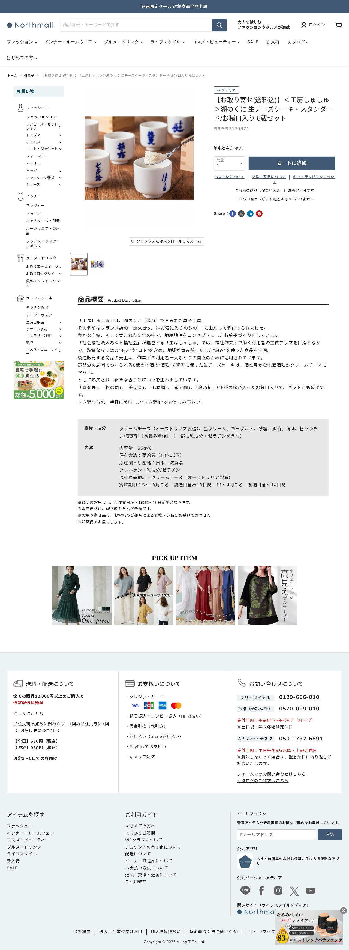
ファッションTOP (41, 117)
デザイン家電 (36, 329)
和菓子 (29, 75)
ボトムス (33, 142)
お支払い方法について (146, 868)
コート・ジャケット (42, 149)
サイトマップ (262, 931)
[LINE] (245, 891)
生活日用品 (35, 322)
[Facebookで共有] (232, 213)
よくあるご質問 (140, 833)
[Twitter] (294, 891)
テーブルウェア (39, 315)
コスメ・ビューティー (214, 42)
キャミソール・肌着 (43, 221)
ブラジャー (35, 205)
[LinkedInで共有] (250, 213)
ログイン (317, 25)
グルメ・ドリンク (122, 42)
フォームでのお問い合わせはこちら (271, 774)
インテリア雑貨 (38, 336)
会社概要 (82, 931)
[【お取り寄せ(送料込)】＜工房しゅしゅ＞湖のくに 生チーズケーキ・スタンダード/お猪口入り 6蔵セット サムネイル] (78, 264)
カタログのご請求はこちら (263, 781)
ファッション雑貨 (40, 177)
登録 (330, 834)
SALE (252, 42)
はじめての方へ (22, 58)
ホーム (12, 75)
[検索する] (219, 25)
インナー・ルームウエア (69, 42)
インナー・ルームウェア (30, 833)
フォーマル (35, 156)
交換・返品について (269, 177)
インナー (33, 164)
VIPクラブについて (144, 840)
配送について (138, 854)
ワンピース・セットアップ (42, 126)
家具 (29, 342)
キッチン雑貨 (37, 307)
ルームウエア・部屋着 (43, 231)
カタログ (297, 42)
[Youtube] (311, 891)
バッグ (31, 171)
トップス (33, 135)
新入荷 (272, 42)
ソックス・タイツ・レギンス (43, 244)
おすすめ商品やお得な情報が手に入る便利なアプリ (298, 861)
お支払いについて (230, 177)
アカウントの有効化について (153, 847)
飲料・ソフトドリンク (43, 284)
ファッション (20, 42)
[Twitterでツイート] (241, 213)
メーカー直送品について (149, 861)
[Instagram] (278, 891)
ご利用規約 (136, 882)
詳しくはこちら (28, 713)
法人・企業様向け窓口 (120, 931)
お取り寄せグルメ (40, 273)
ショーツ (33, 213)
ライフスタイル (166, 42)
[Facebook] (262, 891)
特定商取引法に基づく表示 (215, 931)
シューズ (33, 184)
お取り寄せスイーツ (42, 267)
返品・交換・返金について (151, 875)
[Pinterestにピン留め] (259, 213)
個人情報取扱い (166, 931)
